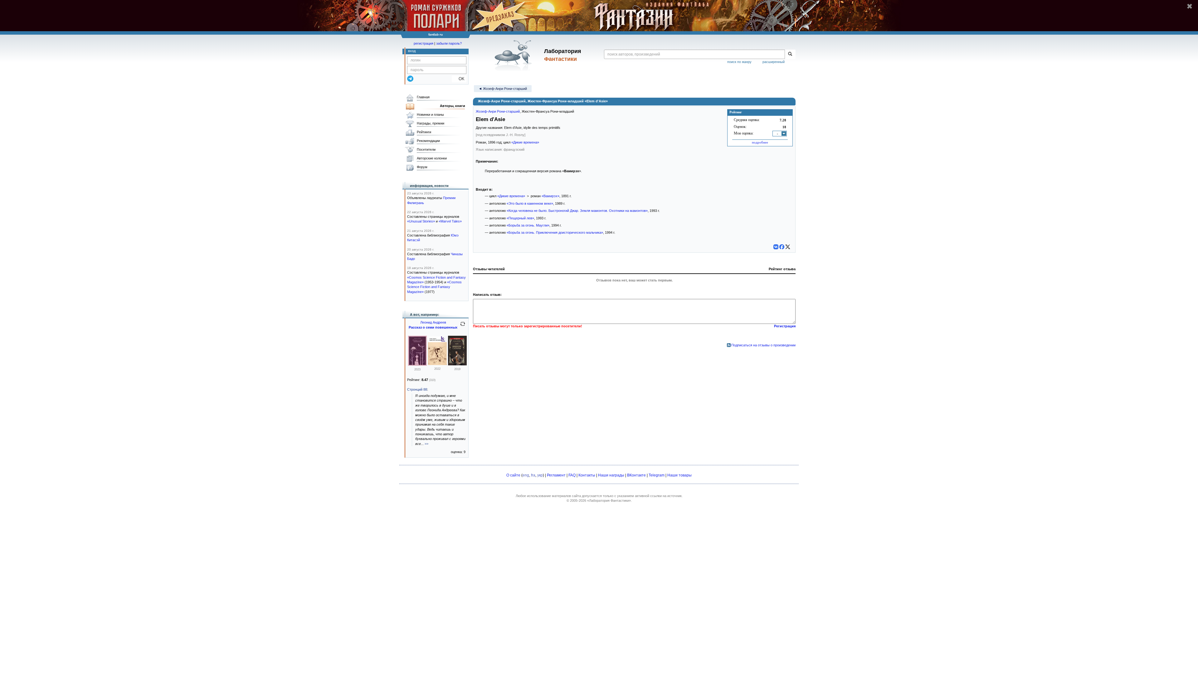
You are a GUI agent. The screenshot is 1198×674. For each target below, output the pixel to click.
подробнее (760, 142)
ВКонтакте (636, 475)
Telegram (657, 475)
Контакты (586, 475)
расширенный (773, 62)
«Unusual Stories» (421, 221)
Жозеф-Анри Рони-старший (498, 111)
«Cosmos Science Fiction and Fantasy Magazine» (434, 287)
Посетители (426, 149)
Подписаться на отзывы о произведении (763, 345)
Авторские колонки (432, 158)
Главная (423, 97)
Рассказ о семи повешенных (433, 327)
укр (540, 475)
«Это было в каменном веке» (530, 203)
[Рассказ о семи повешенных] (417, 364)
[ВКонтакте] (775, 246)
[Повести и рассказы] (437, 364)
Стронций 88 (417, 389)
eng (526, 475)
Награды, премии (430, 123)
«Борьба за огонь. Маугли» (528, 225)
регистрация (423, 43)
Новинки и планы (430, 114)
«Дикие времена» (525, 142)
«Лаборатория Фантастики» (609, 500)
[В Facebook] (781, 246)
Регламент (556, 475)
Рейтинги (424, 132)
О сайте (513, 475)
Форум (422, 167)
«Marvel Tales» (450, 221)
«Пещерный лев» (520, 218)
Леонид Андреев (433, 322)
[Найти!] (790, 54)
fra (533, 475)
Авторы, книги (452, 106)
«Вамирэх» (550, 196)
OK (459, 78)
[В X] (787, 246)
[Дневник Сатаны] (457, 364)
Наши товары (679, 475)
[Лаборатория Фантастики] (514, 55)
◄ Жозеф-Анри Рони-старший (503, 88)
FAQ (572, 475)
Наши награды (611, 475)
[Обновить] (462, 326)
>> (426, 444)
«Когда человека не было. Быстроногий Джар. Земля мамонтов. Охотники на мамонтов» (577, 210)
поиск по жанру (739, 62)
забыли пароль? (449, 43)
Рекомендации (428, 141)
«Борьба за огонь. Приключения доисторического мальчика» (555, 232)
